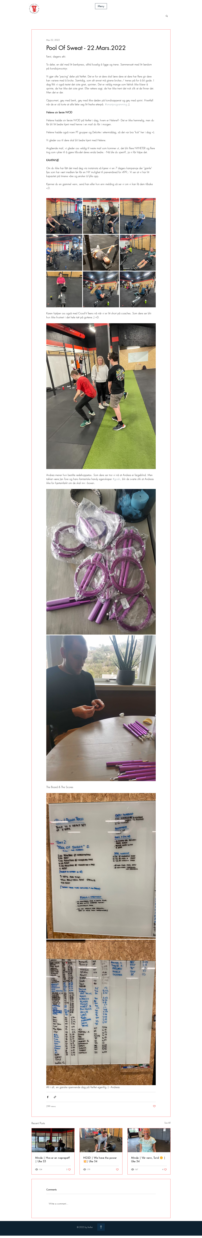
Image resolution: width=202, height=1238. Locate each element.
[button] (101, 6)
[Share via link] (55, 1097)
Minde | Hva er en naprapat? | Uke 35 (52, 1159)
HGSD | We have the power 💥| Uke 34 (100, 1159)
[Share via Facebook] (47, 1097)
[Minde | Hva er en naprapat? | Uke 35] (53, 1140)
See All (167, 1122)
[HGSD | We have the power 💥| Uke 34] (101, 1140)
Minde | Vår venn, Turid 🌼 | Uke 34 (148, 1159)
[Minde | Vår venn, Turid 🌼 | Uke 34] (149, 1140)
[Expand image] (64, 216)
